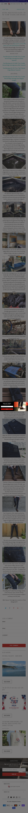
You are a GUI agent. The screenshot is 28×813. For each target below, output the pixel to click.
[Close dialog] (27, 402)
